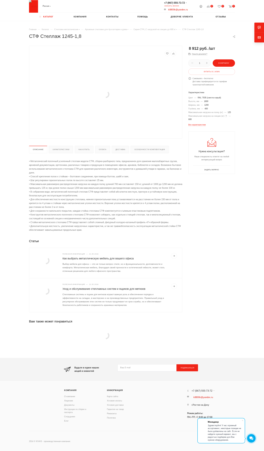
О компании (69, 396)
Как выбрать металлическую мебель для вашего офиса (98, 258)
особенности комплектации (149, 149)
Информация (115, 390)
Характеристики (61, 149)
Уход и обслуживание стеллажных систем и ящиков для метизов (103, 288)
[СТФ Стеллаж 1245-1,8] (105, 94)
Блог (66, 421)
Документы (69, 405)
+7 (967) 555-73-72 (174, 3)
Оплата (102, 149)
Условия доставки (115, 405)
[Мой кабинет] (201, 7)
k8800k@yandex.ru (178, 9)
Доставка (120, 149)
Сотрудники (69, 416)
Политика (111, 418)
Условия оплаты (114, 401)
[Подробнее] (174, 256)
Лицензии (68, 401)
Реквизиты (112, 413)
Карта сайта (112, 396)
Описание (38, 149)
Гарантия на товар (115, 409)
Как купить (84, 149)
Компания (70, 390)
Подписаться (187, 368)
